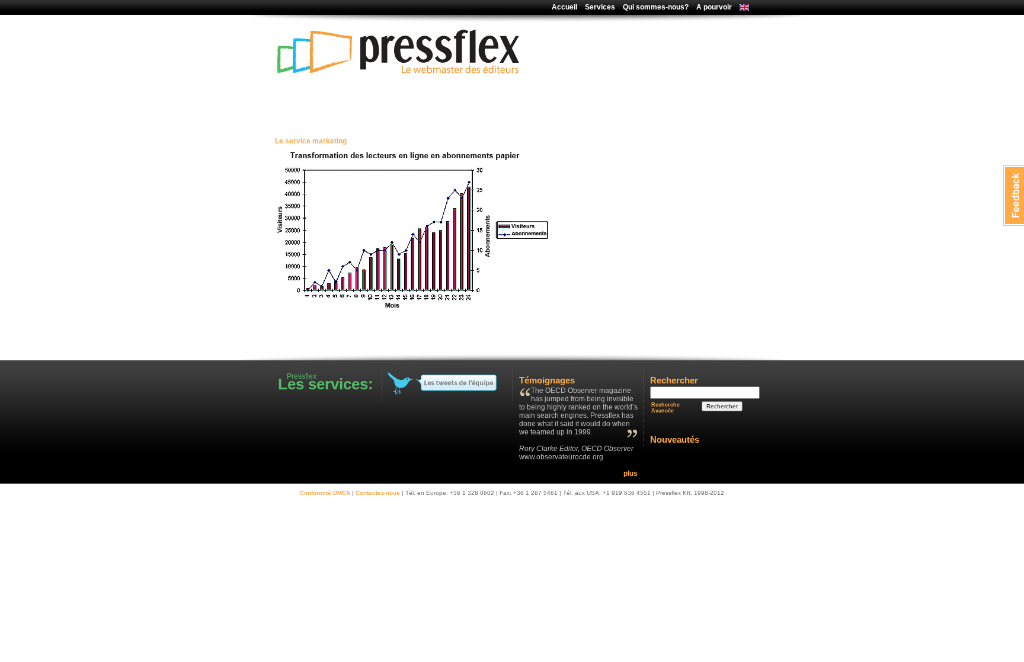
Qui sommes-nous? (656, 7)
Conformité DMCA (325, 493)
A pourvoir (714, 7)
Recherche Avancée (665, 408)
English (741, 8)
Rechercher (722, 406)
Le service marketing (311, 141)
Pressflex (399, 105)
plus (630, 473)
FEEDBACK (1013, 195)
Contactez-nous (378, 493)
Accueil (564, 7)
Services (600, 7)
